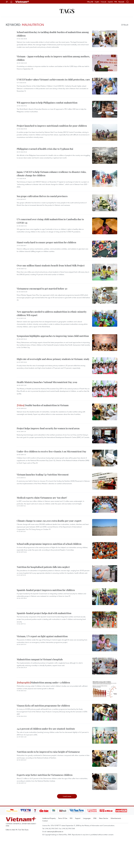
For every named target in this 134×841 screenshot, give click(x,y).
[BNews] (53, 810)
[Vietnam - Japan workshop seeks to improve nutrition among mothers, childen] (104, 63)
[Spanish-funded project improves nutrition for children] (104, 596)
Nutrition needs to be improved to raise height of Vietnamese (48, 751)
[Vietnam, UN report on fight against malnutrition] (104, 643)
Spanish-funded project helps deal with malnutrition (44, 613)
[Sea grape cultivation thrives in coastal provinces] (104, 202)
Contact (45, 821)
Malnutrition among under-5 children (50, 682)
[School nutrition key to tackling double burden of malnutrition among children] (104, 38)
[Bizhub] (63, 810)
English (97, 2)
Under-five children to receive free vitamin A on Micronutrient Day (51, 451)
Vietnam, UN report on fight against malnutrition (42, 636)
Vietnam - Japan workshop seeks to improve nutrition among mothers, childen (53, 58)
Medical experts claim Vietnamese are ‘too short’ (42, 497)
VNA (94, 818)
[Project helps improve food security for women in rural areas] (104, 435)
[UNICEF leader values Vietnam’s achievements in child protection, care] (104, 86)
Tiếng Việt (90, 2)
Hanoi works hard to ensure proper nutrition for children (46, 242)
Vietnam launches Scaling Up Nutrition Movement (43, 474)
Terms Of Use (62, 818)
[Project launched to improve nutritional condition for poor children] (104, 132)
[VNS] (76, 810)
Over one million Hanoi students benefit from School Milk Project (51, 265)
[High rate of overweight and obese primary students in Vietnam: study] (104, 365)
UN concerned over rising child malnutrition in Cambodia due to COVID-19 (50, 221)
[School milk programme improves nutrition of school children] (104, 550)
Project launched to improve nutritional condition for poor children (52, 125)
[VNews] (34, 810)
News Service (103, 818)
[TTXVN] (25, 810)
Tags (67, 11)
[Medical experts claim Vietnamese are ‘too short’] (104, 504)
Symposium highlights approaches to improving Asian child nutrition (53, 335)
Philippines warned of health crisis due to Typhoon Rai (45, 148)
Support (77, 818)
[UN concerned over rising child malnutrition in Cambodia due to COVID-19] (104, 226)
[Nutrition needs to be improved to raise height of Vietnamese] (104, 758)
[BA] (121, 810)
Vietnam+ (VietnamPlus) (22, 1)
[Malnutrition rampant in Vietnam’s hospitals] (104, 666)
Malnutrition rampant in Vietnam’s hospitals (40, 659)
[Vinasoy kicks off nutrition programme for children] (104, 712)
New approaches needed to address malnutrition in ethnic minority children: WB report (51, 313)
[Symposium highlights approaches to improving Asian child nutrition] (104, 342)
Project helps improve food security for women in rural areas (48, 428)
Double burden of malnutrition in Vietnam (46, 405)
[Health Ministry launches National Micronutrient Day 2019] (104, 388)
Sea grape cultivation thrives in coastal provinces (42, 196)
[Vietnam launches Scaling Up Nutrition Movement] (104, 481)
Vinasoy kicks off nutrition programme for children (43, 705)
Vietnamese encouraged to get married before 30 (42, 288)
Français (103, 2)
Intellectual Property (49, 818)
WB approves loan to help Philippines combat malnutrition (47, 102)
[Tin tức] (44, 810)
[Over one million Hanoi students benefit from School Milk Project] (104, 272)
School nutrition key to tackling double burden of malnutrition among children (53, 34)
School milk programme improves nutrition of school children (49, 543)
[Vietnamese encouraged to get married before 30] (104, 295)
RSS (71, 818)
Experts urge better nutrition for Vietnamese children (44, 774)
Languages (87, 818)
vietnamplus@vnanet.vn (55, 831)
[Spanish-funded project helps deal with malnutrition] (104, 619)
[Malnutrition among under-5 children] (104, 689)
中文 (115, 2)
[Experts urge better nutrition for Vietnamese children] (104, 781)
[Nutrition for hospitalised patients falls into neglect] (104, 573)
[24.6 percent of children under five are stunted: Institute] (104, 735)
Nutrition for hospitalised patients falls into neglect (43, 566)
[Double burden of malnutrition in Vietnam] (104, 412)
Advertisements (116, 818)
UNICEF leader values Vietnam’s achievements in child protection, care (53, 79)
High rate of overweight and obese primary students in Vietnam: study (53, 359)
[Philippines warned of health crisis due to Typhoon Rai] (104, 155)
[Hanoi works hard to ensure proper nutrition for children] (104, 249)
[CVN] (92, 810)
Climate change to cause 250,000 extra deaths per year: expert (49, 520)
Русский (121, 2)
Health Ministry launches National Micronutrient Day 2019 (47, 382)
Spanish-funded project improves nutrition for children (46, 590)
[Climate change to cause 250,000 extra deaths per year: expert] (104, 527)
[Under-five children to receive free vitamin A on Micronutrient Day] (104, 458)
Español (110, 2)
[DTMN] (106, 810)
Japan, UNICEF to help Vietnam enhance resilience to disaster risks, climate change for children (51, 173)
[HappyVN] (12, 810)
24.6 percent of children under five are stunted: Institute (46, 728)
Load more (67, 796)
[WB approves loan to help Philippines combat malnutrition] (104, 109)
